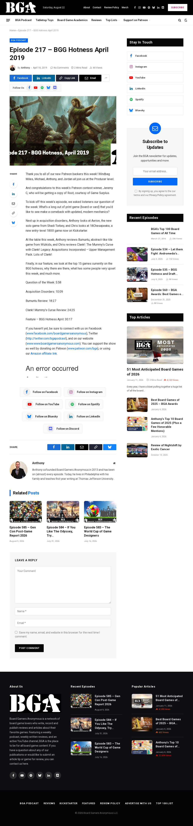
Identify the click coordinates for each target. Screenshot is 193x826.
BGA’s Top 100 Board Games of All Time (165, 231)
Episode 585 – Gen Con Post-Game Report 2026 (23, 531)
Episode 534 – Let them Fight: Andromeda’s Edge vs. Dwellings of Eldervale (167, 252)
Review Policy (111, 7)
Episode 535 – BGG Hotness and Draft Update (164, 272)
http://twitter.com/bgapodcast (46, 338)
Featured (88, 803)
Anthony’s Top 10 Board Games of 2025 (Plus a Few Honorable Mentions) (167, 425)
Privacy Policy (156, 195)
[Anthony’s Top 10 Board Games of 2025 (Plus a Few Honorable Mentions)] (137, 424)
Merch (125, 7)
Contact (97, 7)
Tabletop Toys (45, 20)
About (86, 7)
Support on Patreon (135, 20)
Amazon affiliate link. (44, 353)
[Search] (180, 20)
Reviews (96, 20)
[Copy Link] (13, 213)
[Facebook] (13, 184)
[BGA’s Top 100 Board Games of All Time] (137, 234)
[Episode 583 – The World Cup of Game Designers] (100, 511)
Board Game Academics (72, 20)
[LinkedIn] (13, 194)
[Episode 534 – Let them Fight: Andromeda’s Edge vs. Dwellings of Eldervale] (137, 254)
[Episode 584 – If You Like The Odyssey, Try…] (63, 511)
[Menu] (8, 20)
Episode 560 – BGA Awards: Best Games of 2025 (166, 292)
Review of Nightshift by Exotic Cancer (166, 447)
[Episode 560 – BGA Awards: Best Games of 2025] (137, 295)
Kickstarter (68, 803)
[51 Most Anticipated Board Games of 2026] (155, 345)
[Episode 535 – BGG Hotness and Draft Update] (137, 274)
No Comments (61, 67)
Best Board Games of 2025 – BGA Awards (165, 402)
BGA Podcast (23, 20)
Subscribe (177, 7)
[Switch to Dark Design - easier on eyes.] (185, 20)
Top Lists (111, 20)
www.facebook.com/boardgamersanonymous (56, 333)
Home (13, 30)
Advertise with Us (138, 803)
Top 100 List (164, 803)
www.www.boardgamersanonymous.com (53, 343)
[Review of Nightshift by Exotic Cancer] (137, 450)
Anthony (25, 67)
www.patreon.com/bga (82, 348)
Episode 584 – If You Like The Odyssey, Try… (61, 531)
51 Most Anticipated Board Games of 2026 (155, 371)
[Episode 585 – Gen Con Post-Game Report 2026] (26, 511)
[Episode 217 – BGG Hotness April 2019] (63, 131)
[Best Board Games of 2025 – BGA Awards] (137, 405)
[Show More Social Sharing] (106, 78)
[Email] (13, 203)
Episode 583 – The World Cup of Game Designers (98, 531)
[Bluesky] (13, 222)
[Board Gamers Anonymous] (21, 7)
